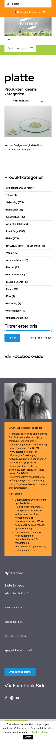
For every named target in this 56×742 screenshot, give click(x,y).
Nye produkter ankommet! (18, 650)
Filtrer (12, 337)
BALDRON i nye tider (15, 636)
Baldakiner (12, 209)
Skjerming (11, 202)
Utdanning (11, 303)
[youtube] (17, 698)
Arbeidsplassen (14, 260)
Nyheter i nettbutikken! (16, 593)
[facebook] (5, 698)
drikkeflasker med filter (19, 188)
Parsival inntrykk (13, 607)
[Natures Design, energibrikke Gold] (28, 121)
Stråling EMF (13, 216)
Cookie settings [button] (40, 732)
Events (9, 289)
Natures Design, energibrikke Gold (23, 145)
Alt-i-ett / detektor (16, 224)
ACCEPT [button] (28, 737)
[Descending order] (42, 101)
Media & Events (14, 282)
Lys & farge (12, 231)
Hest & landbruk (15, 274)
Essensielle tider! (13, 621)
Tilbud (9, 195)
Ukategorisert (13, 310)
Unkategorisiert (14, 318)
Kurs (8, 296)
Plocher (10, 267)
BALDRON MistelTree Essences (23, 245)
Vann (9, 253)
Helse (9, 238)
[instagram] (11, 698)
